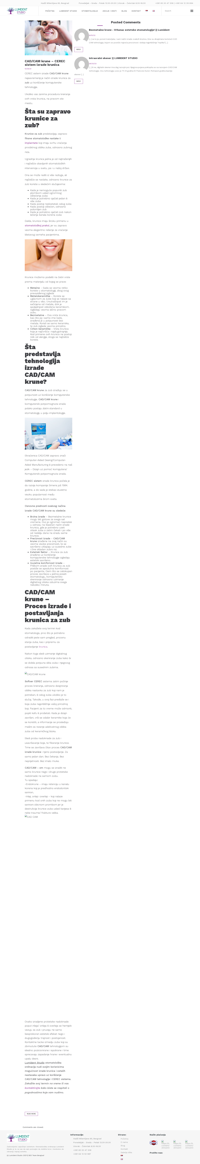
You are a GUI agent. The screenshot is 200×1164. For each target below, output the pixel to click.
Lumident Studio (68, 11)
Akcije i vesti (110, 11)
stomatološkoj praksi (37, 225)
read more (31, 1114)
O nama (124, 1142)
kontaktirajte (32, 1087)
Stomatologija (90, 11)
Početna (49, 11)
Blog (124, 11)
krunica (43, 646)
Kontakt (136, 11)
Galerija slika (126, 1152)
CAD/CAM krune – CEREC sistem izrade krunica (45, 63)
